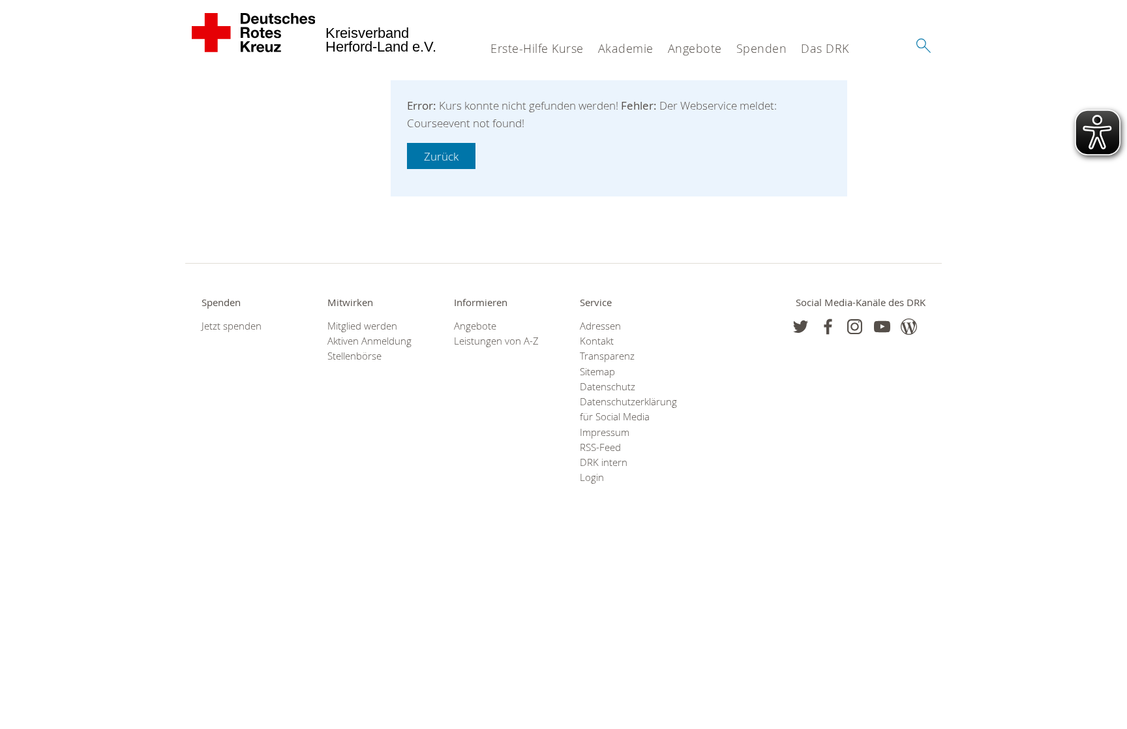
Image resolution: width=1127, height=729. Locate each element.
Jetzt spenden (232, 326)
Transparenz (607, 356)
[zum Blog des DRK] (909, 326)
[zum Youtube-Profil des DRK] (882, 326)
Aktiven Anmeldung (369, 341)
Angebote (695, 48)
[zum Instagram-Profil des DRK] (855, 326)
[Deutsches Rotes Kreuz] (254, 32)
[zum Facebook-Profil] (800, 326)
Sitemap (597, 371)
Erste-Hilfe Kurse (537, 48)
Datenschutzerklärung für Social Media (626, 409)
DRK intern (603, 462)
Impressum (604, 432)
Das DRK (825, 48)
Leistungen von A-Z (496, 341)
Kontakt (597, 341)
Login (592, 477)
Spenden (761, 48)
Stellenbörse (354, 356)
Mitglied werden (362, 326)
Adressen (600, 326)
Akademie (626, 48)
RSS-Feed (600, 447)
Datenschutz (607, 386)
